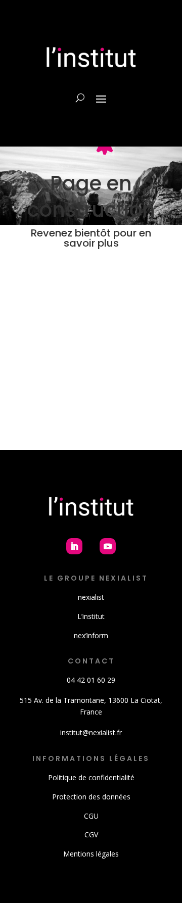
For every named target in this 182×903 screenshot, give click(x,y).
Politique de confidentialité (91, 777)
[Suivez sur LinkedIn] (74, 546)
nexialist (91, 597)
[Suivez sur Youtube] (108, 546)
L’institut (91, 616)
